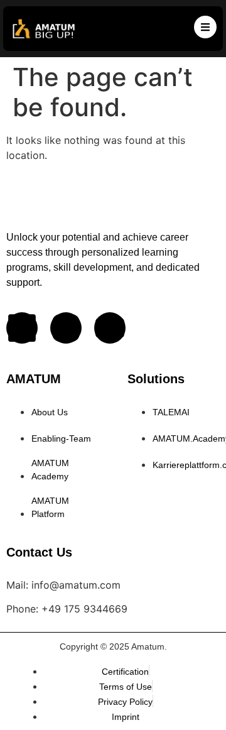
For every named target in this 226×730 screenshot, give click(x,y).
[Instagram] (66, 328)
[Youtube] (110, 328)
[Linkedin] (22, 328)
